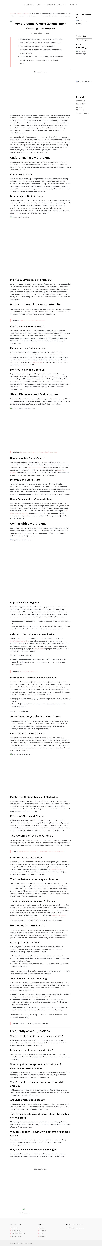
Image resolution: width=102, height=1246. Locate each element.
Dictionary (28, 5)
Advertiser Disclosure (19, 1233)
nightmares (37, 362)
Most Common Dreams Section (52, 851)
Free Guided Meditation (29, 671)
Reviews (39, 5)
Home (12, 14)
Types (26, 14)
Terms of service (82, 113)
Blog (72, 5)
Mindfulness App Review (19, 641)
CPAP (25, 516)
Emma (36, 33)
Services (50, 5)
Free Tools (62, 5)
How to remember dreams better (33, 320)
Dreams (19, 14)
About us (43, 1230)
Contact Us (80, 101)
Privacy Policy (81, 104)
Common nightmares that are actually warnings (38, 452)
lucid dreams (38, 649)
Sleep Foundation (57, 869)
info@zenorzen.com (77, 1228)
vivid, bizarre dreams (36, 467)
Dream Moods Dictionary (28, 851)
